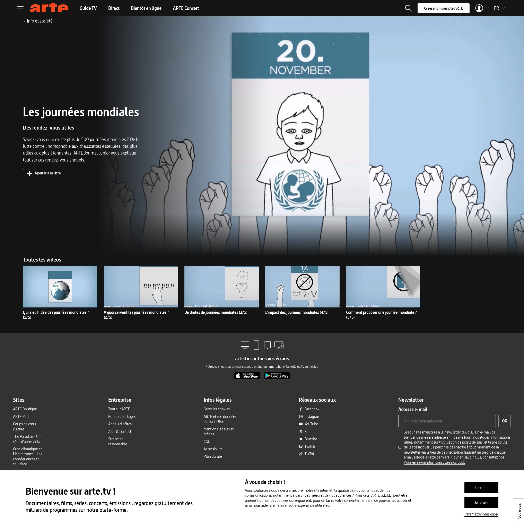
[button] (408, 8)
